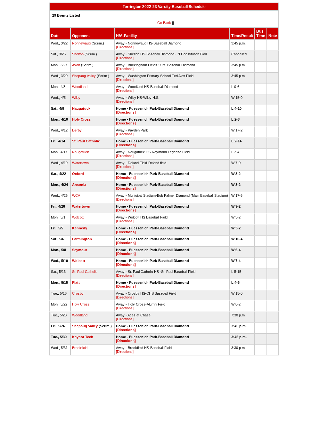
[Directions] (125, 47)
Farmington (82, 239)
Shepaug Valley (84, 76)
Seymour (79, 250)
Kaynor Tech (82, 337)
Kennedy (79, 228)
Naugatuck (81, 108)
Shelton (78, 54)
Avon (76, 65)
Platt (76, 282)
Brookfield (79, 348)
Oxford (78, 174)
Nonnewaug (81, 43)
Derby (77, 130)
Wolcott (78, 217)
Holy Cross (81, 119)
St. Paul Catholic (86, 141)
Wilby (76, 97)
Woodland (79, 87)
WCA (76, 195)
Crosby (78, 293)
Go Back (164, 23)
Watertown (80, 163)
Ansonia (79, 185)
